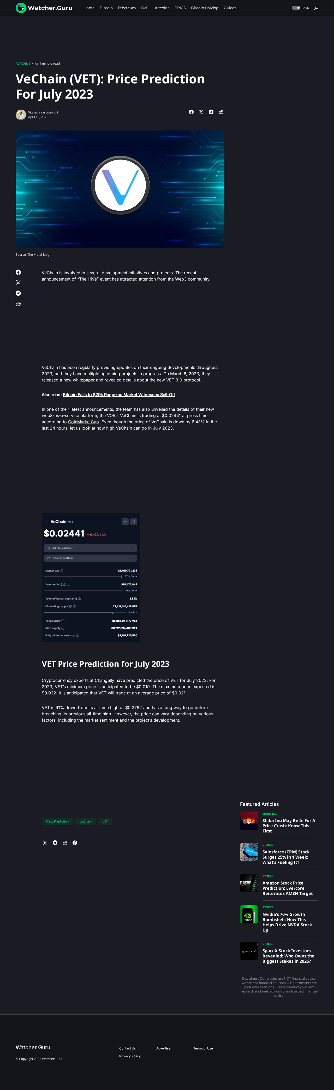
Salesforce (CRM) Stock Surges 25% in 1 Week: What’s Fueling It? (286, 857)
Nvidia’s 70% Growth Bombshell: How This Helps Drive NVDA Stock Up (287, 922)
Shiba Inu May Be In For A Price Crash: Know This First (289, 826)
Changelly (104, 680)
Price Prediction (57, 821)
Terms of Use (203, 1048)
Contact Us (127, 1048)
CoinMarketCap (83, 421)
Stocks (268, 845)
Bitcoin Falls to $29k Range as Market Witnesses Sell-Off (119, 394)
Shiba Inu (270, 813)
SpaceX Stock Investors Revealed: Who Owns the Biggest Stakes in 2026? (288, 956)
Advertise (163, 1048)
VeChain (86, 821)
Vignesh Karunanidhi (43, 112)
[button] (300, 8)
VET (105, 821)
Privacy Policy (130, 1056)
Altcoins (23, 63)
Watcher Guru (33, 1047)
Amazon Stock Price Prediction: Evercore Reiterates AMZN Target (288, 888)
